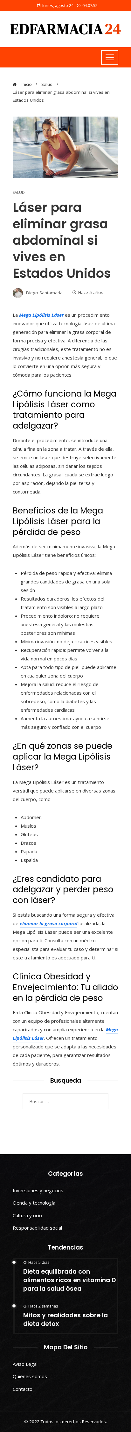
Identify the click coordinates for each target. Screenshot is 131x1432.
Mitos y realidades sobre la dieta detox (65, 1319)
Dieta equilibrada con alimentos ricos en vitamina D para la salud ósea (69, 1280)
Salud (19, 192)
